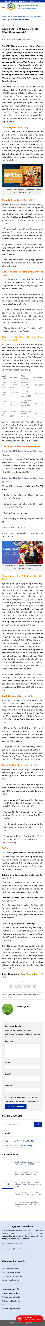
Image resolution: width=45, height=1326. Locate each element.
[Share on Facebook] (16, 986)
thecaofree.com (15, 1244)
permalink (8, 997)
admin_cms (26, 39)
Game (6, 800)
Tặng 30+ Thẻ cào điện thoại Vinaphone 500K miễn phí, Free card (27, 1204)
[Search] (42, 6)
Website (8, 1085)
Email (8, 1074)
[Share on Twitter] (20, 986)
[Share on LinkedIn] (34, 986)
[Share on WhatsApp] (11, 986)
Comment (9, 1041)
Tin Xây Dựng (26, 1145)
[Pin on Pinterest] (29, 986)
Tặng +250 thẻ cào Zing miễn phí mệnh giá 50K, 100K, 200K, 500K (28, 1193)
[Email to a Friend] (25, 986)
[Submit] (38, 1124)
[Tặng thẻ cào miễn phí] (23, 6)
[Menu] (3, 7)
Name (8, 1062)
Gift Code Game (19, 16)
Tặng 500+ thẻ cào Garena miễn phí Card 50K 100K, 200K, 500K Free (28, 1184)
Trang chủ (6, 16)
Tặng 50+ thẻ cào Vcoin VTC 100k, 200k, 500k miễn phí (26, 1173)
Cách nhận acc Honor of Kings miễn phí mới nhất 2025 (27, 1163)
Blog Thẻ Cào (28, 1141)
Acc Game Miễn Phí (11, 1141)
